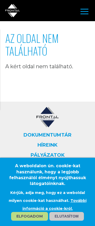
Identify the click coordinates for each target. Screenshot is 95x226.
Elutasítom (67, 216)
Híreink (47, 145)
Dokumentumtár (47, 135)
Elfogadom (29, 216)
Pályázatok (48, 155)
